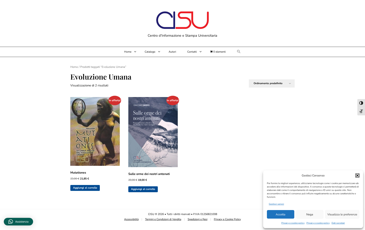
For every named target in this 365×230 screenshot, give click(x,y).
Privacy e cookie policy (293, 222)
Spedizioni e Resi (197, 219)
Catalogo (150, 52)
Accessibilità (131, 219)
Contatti (192, 52)
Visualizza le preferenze (342, 214)
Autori (172, 52)
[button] (357, 175)
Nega (309, 214)
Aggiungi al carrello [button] (85, 188)
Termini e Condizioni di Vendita (163, 219)
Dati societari (338, 222)
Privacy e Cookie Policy (227, 219)
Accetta (280, 214)
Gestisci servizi (276, 203)
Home (127, 52)
